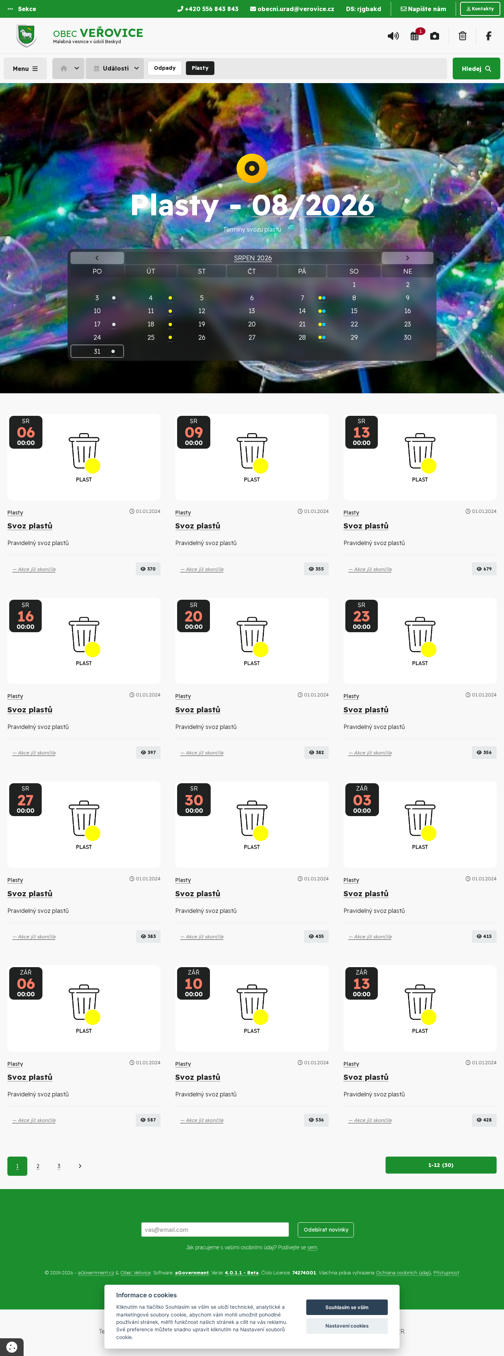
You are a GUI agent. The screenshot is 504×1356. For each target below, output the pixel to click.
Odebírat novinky (326, 1229)
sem (312, 1247)
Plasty (200, 68)
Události (115, 68)
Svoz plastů (29, 525)
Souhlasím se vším (347, 1307)
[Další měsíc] (407, 258)
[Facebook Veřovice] (488, 35)
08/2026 (313, 204)
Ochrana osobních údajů (403, 1272)
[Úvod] (68, 68)
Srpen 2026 (253, 258)
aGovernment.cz (96, 1272)
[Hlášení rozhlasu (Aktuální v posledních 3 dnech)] (393, 35)
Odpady (165, 68)
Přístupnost (446, 1272)
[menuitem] (69, 68)
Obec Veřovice (135, 1272)
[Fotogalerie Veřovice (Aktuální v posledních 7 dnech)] (434, 35)
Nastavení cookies (347, 1326)
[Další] (79, 1166)
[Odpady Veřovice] (462, 35)
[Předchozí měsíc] (97, 258)
